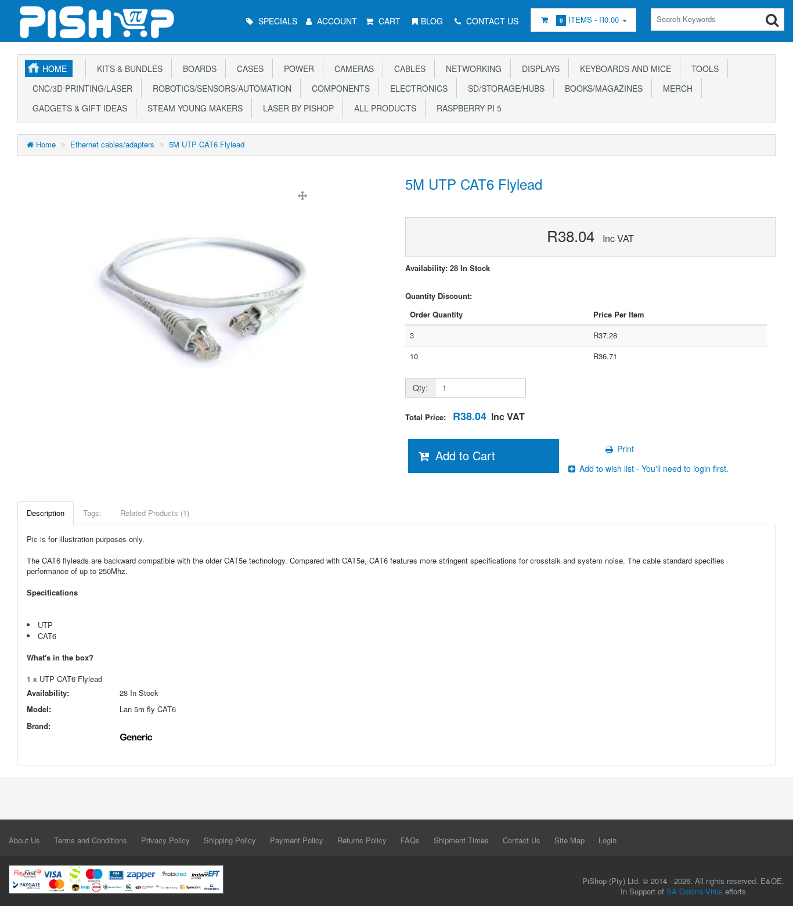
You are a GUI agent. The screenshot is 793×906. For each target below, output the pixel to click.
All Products (382, 108)
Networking (471, 68)
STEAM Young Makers (193, 108)
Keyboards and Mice (623, 68)
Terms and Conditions (90, 840)
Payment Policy (296, 840)
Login (608, 840)
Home (54, 68)
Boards (197, 68)
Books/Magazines (601, 88)
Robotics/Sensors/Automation (219, 88)
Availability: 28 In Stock (447, 268)
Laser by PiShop (296, 108)
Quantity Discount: (438, 296)
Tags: (92, 512)
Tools (703, 68)
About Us (24, 840)
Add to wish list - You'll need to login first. (653, 468)
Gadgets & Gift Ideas (77, 108)
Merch (675, 88)
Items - (589, 19)
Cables (408, 68)
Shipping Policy (230, 840)
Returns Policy (362, 840)
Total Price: (465, 416)
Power (296, 68)
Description (45, 512)
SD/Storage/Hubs (504, 88)
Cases (248, 68)
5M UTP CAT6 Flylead (206, 144)
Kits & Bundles (127, 68)
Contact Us (521, 840)
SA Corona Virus (694, 891)
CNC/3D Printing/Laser (80, 88)
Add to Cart (463, 455)
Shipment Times (461, 840)
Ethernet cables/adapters (112, 144)
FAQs (410, 840)
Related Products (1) (154, 512)
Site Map (569, 840)
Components (338, 88)
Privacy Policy (165, 840)
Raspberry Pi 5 (467, 108)
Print (624, 448)
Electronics (416, 88)
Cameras (352, 68)
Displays (538, 68)
